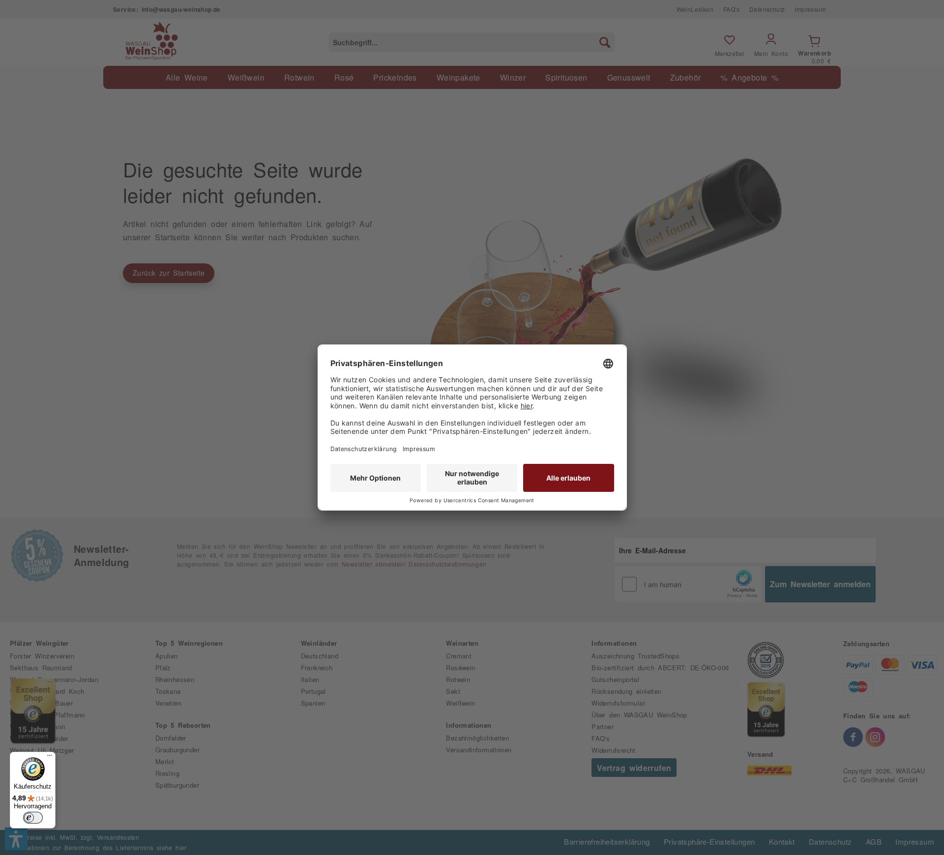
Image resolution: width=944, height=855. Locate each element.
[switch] (33, 818)
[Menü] (50, 758)
